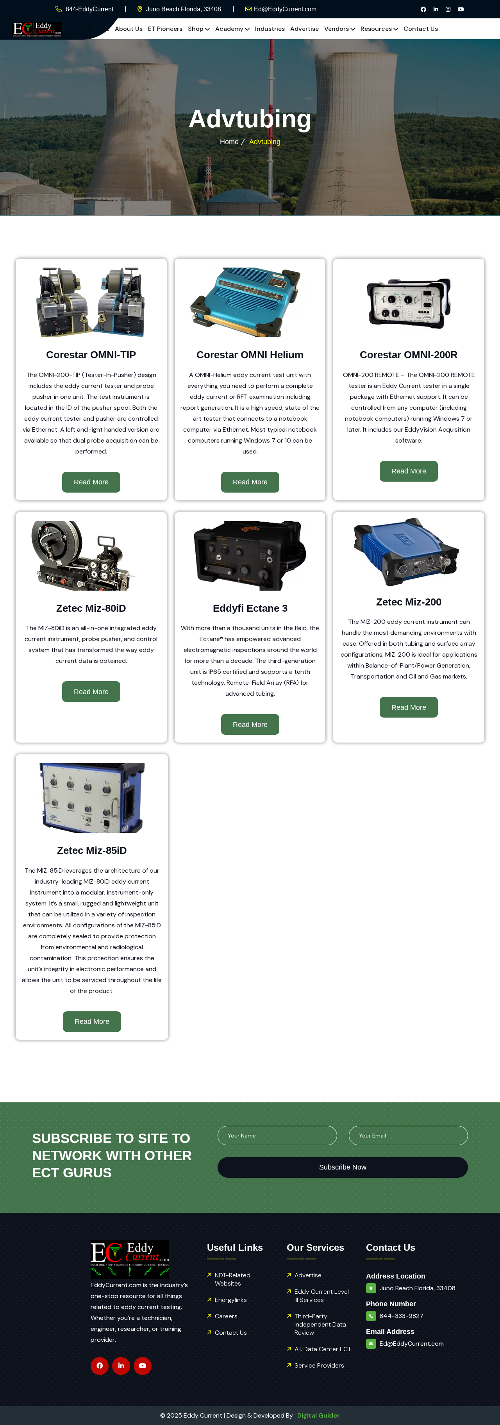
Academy (229, 29)
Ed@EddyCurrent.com (285, 9)
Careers (226, 1316)
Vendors (336, 29)
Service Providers (319, 1365)
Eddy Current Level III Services (322, 1296)
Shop (196, 29)
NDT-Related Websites (232, 1279)
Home (100, 29)
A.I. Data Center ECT (323, 1349)
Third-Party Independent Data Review (320, 1324)
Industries (270, 29)
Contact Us (421, 29)
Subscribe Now (342, 1167)
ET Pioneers (165, 29)
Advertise (304, 29)
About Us (129, 29)
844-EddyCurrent (89, 9)
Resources (376, 29)
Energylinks (231, 1300)
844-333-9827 (401, 1316)
